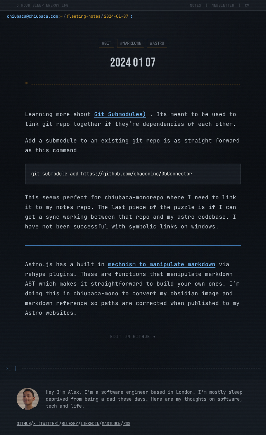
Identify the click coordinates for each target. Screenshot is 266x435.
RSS (126, 423)
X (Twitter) (46, 423)
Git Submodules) (120, 114)
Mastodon (111, 423)
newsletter (223, 5)
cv (247, 5)
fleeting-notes (83, 16)
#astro (157, 43)
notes (195, 5)
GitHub (23, 423)
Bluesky (70, 423)
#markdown (130, 43)
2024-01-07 (116, 16)
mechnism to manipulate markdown (161, 264)
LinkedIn (90, 423)
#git (106, 43)
